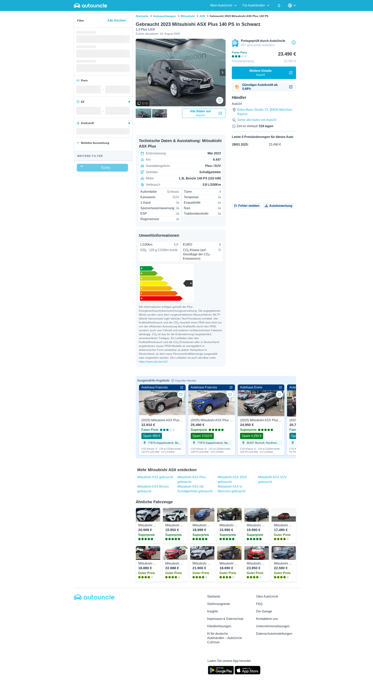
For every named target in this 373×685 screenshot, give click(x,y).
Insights (212, 611)
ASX (202, 16)
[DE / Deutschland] (292, 5)
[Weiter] (222, 72)
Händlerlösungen (219, 626)
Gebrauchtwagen (164, 16)
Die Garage (264, 611)
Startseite (142, 16)
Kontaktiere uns (267, 618)
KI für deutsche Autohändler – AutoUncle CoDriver (224, 638)
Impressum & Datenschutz (225, 618)
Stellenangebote (218, 604)
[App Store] (247, 669)
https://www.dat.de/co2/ (153, 361)
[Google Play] (221, 669)
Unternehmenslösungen (273, 626)
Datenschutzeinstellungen (274, 633)
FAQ (259, 604)
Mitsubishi (188, 16)
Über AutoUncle (267, 596)
